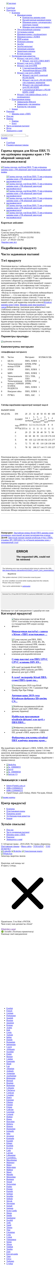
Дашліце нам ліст (9, 242)
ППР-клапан (23, 39)
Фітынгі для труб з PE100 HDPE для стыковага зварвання (37, 81)
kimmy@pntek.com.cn (15, 785)
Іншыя (15, 109)
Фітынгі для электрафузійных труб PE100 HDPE (36, 86)
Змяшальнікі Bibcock (26, 102)
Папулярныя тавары (10, 846)
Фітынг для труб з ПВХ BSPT (36, 61)
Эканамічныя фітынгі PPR (34, 70)
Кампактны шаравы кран (33, 17)
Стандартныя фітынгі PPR (34, 68)
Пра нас (10, 116)
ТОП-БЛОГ (38, 846)
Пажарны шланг (13, 813)
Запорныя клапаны (25, 49)
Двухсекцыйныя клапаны (28, 29)
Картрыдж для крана (26, 106)
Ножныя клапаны (25, 41)
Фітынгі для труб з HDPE (28, 73)
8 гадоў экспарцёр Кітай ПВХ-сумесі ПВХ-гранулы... (29, 679)
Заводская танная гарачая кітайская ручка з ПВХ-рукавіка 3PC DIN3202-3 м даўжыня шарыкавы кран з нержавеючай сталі (27, 540)
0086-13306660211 (14, 788)
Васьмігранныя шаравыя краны (36, 20)
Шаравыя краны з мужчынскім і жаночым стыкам (37, 23)
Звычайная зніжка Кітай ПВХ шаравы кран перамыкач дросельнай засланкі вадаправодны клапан (27, 534)
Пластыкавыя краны (21, 99)
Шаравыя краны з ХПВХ (28, 37)
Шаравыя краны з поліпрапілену (32, 34)
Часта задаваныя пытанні (17, 126)
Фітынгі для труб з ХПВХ (29, 63)
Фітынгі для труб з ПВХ (28, 58)
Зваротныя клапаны (26, 51)
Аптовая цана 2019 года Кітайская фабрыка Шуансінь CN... (29, 698)
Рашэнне (10, 111)
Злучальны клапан (25, 32)
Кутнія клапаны (24, 53)
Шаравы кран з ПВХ (21, 114)
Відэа (8, 128)
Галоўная (10, 8)
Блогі (14, 123)
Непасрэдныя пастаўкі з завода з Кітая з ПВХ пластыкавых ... (30, 633)
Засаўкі (20, 44)
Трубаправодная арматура (23, 56)
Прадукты (11, 10)
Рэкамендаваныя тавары (17, 145)
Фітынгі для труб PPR (27, 65)
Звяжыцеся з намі (14, 130)
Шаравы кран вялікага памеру (36, 27)
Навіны (9, 118)
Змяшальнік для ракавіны (28, 104)
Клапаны (16, 13)
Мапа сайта (26, 846)
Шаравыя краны (24, 15)
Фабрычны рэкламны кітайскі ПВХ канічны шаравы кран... (30, 739)
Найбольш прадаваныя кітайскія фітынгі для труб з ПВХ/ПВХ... (28, 719)
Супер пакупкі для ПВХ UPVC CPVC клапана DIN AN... (30, 661)
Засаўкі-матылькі (25, 46)
